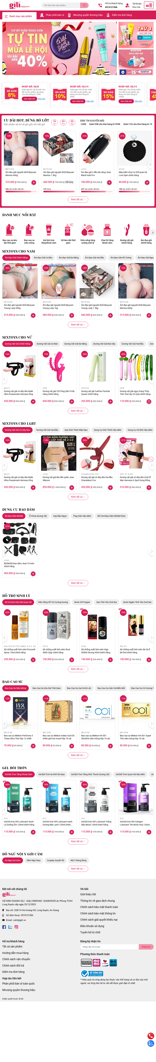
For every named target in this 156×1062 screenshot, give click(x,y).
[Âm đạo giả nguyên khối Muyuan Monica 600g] (21, 148)
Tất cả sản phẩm (12, 946)
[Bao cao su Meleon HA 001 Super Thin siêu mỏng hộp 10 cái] (136, 711)
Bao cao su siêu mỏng (29, 241)
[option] (59, 48)
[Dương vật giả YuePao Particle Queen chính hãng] (97, 367)
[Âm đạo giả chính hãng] (146, 229)
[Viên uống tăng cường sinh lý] (87, 229)
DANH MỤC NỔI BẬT (19, 215)
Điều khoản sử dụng (92, 926)
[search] (84, 5)
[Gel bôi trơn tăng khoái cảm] (48, 229)
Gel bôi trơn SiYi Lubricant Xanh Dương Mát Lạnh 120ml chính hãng (57, 824)
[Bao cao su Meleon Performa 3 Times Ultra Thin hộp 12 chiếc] (20, 711)
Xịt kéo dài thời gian (68, 241)
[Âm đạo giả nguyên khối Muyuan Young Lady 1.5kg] (97, 280)
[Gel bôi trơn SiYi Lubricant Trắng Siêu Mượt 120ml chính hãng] (97, 797)
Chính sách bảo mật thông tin (98, 913)
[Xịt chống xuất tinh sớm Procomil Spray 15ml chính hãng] (20, 625)
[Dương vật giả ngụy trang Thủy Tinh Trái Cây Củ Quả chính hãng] (136, 367)
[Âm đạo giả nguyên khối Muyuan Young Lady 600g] (20, 280)
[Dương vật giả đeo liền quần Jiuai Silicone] (58, 453)
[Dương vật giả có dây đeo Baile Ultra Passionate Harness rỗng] (20, 367)
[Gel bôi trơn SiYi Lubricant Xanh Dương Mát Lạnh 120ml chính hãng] (58, 797)
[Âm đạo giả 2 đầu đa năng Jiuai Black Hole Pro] (97, 148)
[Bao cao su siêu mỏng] (29, 229)
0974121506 (111, 7)
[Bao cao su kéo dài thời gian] (9, 229)
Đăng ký (146, 946)
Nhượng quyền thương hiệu (88, 15)
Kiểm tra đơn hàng (122, 15)
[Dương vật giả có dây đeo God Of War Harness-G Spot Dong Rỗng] (136, 453)
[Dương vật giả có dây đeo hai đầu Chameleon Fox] (97, 453)
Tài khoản (137, 3)
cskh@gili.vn (19, 920)
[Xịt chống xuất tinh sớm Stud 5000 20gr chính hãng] (58, 625)
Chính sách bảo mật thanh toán (99, 907)
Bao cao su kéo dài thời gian (10, 241)
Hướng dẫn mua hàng (15, 952)
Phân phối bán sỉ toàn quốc (18, 983)
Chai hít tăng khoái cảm (107, 241)
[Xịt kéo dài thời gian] (68, 229)
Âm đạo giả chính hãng (146, 241)
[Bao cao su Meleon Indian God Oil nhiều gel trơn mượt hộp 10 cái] (58, 711)
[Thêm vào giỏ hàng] (34, 182)
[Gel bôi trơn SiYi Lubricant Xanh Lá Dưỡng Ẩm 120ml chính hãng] (20, 797)
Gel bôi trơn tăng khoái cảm (48, 241)
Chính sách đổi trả (13, 965)
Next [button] (152, 232)
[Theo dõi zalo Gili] (10, 927)
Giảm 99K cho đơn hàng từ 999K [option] (87, 124)
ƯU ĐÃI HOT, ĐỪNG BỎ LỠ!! (26, 120)
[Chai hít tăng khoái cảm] (107, 229)
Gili (22, 999)
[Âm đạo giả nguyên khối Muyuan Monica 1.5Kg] (59, 148)
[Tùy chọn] (149, 401)
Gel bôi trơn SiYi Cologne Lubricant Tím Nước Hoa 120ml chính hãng (134, 824)
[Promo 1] (136, 35)
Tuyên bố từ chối (90, 932)
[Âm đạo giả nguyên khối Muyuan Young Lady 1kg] (58, 280)
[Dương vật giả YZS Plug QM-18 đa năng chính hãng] (58, 367)
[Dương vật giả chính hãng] (126, 229)
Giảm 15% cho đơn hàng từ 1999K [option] (122, 124)
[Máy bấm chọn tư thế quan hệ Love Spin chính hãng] (134, 148)
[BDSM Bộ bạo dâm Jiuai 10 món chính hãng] (20, 539)
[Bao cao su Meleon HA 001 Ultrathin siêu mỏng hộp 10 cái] (97, 711)
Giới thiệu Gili (88, 894)
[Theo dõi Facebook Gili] (4, 927)
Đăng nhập (136, 7)
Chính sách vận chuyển (16, 959)
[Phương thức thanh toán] (99, 962)
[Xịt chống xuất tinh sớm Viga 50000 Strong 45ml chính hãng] (97, 625)
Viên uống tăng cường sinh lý (87, 241)
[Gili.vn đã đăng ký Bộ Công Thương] (91, 973)
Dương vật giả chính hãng (126, 241)
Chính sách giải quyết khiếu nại (98, 919)
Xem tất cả (77, 199)
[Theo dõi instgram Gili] (16, 927)
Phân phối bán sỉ (55, 15)
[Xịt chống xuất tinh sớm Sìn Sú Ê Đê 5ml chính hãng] (136, 625)
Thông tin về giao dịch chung (97, 900)
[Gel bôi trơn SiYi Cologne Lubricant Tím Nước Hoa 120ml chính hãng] (136, 797)
